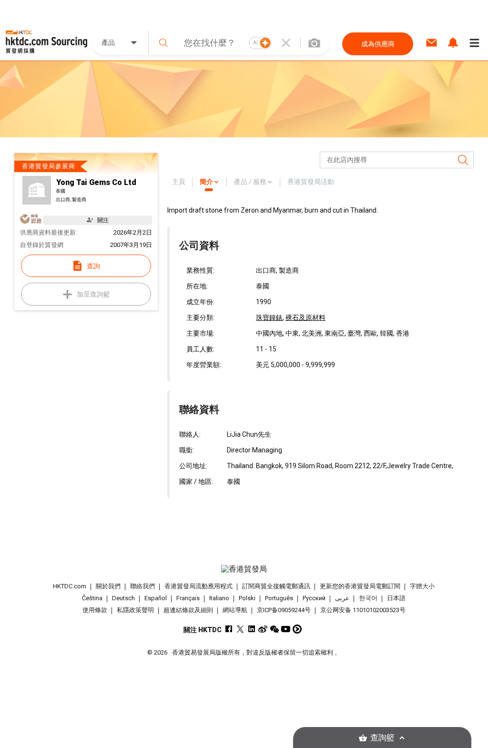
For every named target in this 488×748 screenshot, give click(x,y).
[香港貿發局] (244, 569)
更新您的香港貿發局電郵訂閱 (360, 586)
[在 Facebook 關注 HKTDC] (228, 629)
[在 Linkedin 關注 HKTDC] (251, 629)
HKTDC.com (69, 586)
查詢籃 (382, 737)
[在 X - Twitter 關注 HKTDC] (239, 629)
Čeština (92, 598)
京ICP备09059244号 (284, 610)
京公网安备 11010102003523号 (363, 610)
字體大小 (422, 586)
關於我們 (108, 586)
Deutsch (123, 598)
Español (155, 598)
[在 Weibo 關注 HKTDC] (262, 629)
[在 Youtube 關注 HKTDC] (285, 629)
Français (188, 598)
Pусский (314, 598)
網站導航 (235, 610)
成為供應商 (378, 44)
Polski (247, 598)
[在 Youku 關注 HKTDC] (297, 629)
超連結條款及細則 (188, 610)
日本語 (396, 598)
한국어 (368, 598)
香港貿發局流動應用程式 (198, 586)
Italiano (219, 598)
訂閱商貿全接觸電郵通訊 (276, 586)
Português (279, 598)
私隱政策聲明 (135, 610)
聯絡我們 (142, 586)
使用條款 (94, 610)
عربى (342, 598)
